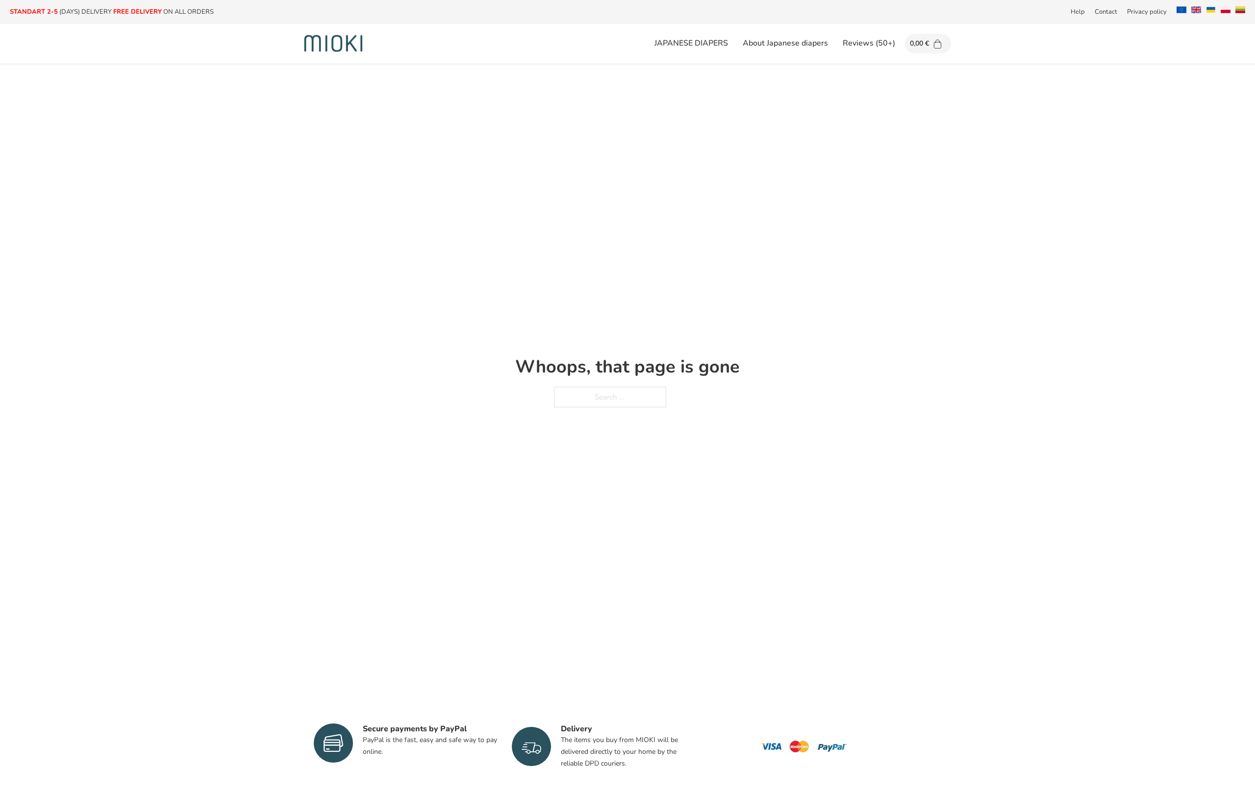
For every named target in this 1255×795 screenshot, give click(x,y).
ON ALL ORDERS (188, 11)
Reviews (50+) (869, 43)
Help (1078, 11)
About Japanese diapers (785, 43)
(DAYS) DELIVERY (85, 11)
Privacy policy (1147, 11)
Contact (1106, 11)
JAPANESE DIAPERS (691, 43)
